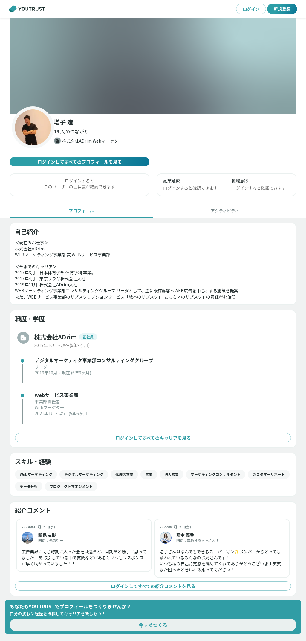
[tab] (81, 210)
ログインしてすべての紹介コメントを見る (153, 586)
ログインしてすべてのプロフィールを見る (79, 162)
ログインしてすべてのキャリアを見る (153, 438)
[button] (153, 66)
